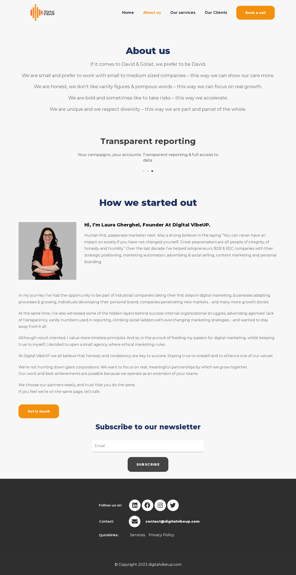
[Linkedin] (135, 505)
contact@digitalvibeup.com (172, 521)
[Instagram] (160, 505)
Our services (182, 12)
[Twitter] (173, 505)
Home (128, 12)
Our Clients (216, 12)
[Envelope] (134, 521)
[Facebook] (147, 505)
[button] (255, 13)
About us (152, 12)
